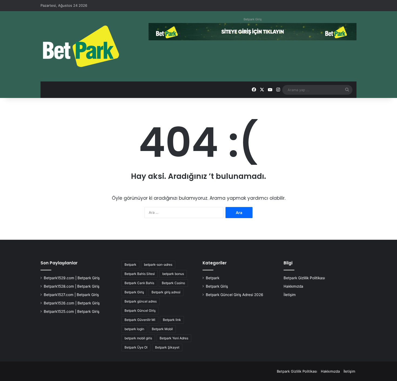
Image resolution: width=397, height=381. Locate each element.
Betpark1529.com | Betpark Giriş (72, 278)
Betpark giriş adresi (166, 292)
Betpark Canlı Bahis (139, 283)
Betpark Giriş (253, 19)
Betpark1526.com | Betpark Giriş (72, 303)
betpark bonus (173, 274)
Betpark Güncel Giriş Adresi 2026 (234, 295)
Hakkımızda (293, 286)
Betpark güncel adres (141, 301)
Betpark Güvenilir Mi (140, 320)
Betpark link (172, 320)
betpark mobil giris (138, 338)
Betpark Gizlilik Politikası (304, 278)
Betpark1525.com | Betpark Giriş (71, 311)
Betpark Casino (173, 283)
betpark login (134, 329)
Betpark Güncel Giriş (140, 310)
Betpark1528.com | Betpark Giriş (71, 286)
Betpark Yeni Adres (174, 338)
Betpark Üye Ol (136, 347)
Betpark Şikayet (167, 347)
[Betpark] (81, 46)
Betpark (130, 264)
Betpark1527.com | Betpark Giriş (71, 295)
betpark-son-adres (158, 264)
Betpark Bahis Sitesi (140, 274)
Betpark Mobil (162, 329)
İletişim (290, 295)
